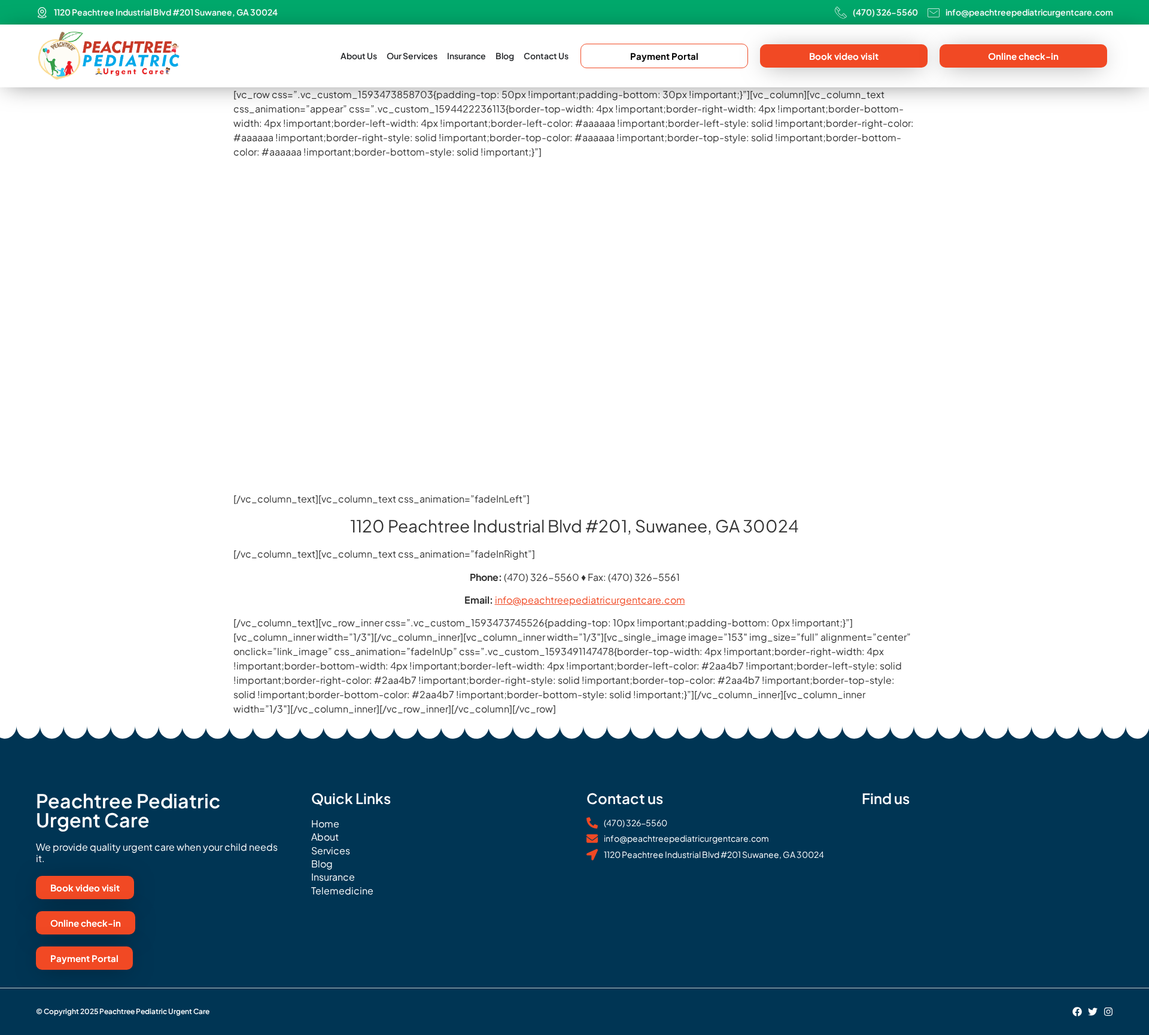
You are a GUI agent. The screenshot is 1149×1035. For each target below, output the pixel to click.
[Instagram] (1108, 1011)
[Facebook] (1077, 1011)
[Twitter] (1093, 1011)
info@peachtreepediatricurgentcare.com (590, 599)
